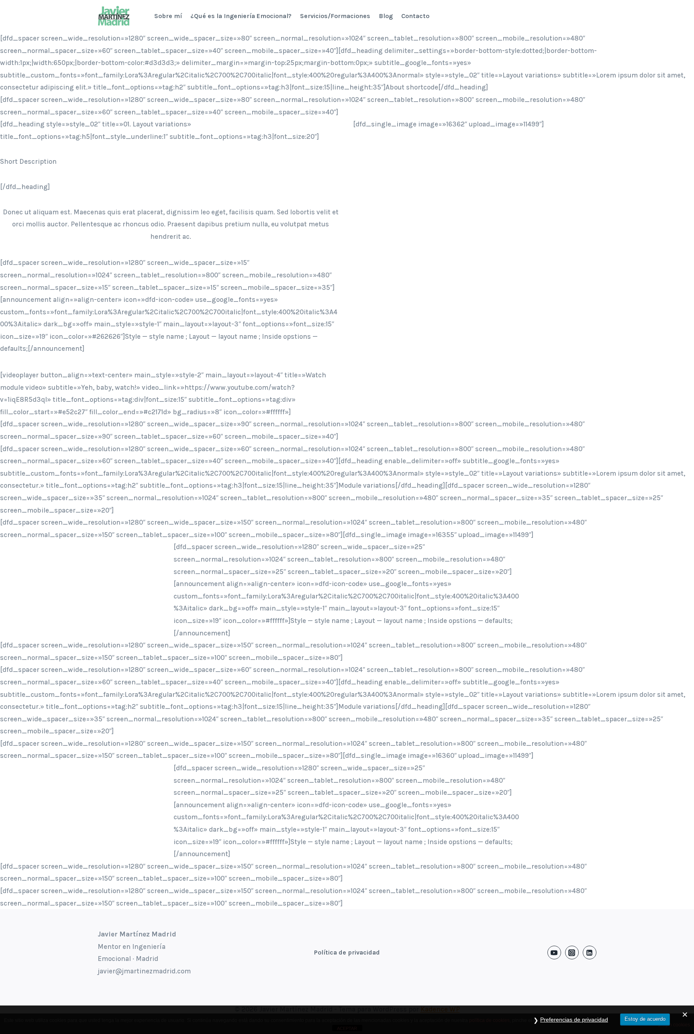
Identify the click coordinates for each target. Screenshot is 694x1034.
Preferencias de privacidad (574, 1019)
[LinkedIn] (589, 952)
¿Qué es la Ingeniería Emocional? (241, 16)
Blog (386, 16)
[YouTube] (554, 952)
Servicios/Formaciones (335, 16)
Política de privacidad (347, 952)
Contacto (415, 16)
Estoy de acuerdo (645, 1019)
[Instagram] (572, 952)
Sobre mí (168, 16)
